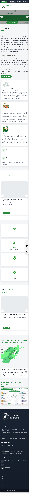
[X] (27, 249)
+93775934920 (7, 464)
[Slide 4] (16, 22)
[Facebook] (27, 251)
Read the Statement (12, 22)
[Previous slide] (1, 17)
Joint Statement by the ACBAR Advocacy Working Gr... (12, 200)
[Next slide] (27, 17)
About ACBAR (5, 76)
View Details (6, 213)
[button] (14, 396)
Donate (4, 1)
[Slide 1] (12, 22)
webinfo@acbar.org (8, 467)
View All (3, 178)
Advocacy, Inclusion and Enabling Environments (13, 110)
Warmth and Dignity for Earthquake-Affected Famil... (14, 315)
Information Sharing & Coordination (10, 89)
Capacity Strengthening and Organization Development (14, 133)
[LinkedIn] (27, 246)
